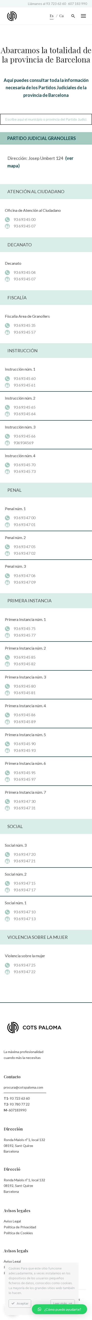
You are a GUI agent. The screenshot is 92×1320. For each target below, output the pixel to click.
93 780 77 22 (20, 1104)
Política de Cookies (18, 1233)
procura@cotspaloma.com (23, 1087)
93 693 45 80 (24, 686)
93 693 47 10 (24, 911)
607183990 (17, 1110)
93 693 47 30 (24, 801)
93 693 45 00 (24, 219)
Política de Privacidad (20, 1227)
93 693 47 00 (24, 517)
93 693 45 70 (24, 464)
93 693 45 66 (24, 436)
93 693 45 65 (24, 407)
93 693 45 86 (24, 714)
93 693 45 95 (24, 772)
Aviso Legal (12, 1221)
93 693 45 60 (24, 378)
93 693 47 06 (24, 575)
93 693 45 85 (24, 657)
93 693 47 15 (24, 883)
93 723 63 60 (56, 3)
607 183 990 (77, 3)
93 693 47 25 (24, 965)
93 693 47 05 (24, 546)
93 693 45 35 (24, 325)
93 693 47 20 (24, 854)
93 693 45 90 (24, 743)
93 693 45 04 (24, 272)
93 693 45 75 (24, 628)
